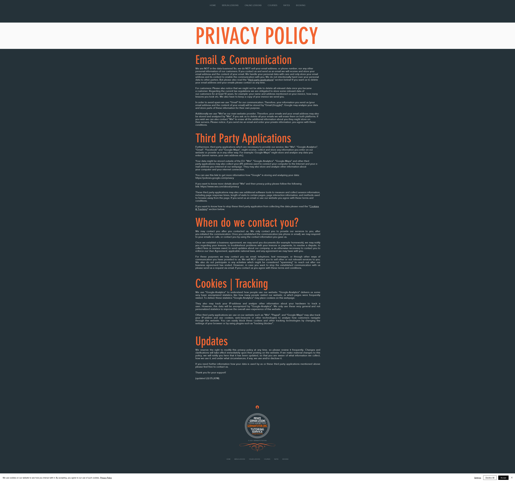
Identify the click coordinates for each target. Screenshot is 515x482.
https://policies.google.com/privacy (214, 177)
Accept (503, 477)
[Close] (511, 478)
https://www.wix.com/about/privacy (219, 186)
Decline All (489, 477)
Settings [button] (477, 477)
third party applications (260, 79)
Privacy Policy (106, 477)
